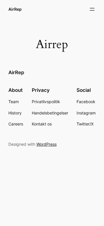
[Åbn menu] (92, 9)
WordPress (46, 144)
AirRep (15, 9)
